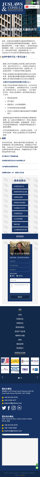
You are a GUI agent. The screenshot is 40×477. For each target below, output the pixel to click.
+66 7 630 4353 (10, 428)
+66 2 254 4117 (10, 400)
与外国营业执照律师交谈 (10, 166)
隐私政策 (20, 344)
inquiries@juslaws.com (13, 403)
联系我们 (20, 348)
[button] (38, 2)
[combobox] (32, 7)
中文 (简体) (32, 6)
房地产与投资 (20, 331)
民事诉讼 (20, 319)
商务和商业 (20, 327)
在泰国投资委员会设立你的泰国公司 (13, 160)
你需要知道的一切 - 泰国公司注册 (13, 172)
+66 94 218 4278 (11, 397)
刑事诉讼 (20, 323)
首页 (20, 315)
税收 (20, 340)
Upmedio (22, 475)
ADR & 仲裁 (20, 335)
